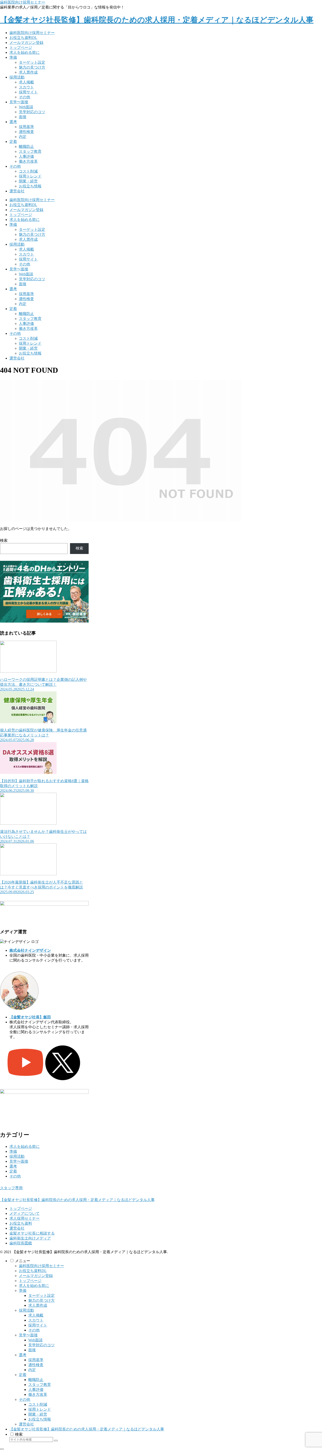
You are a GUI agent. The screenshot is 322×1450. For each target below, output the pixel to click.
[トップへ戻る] (2, 1449)
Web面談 (35, 1340)
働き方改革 (37, 1394)
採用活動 (17, 1156)
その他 (15, 1176)
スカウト (35, 1320)
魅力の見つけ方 (41, 1300)
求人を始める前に (24, 1146)
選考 (13, 1166)
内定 (32, 1370)
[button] (56, 1440)
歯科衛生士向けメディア (30, 1238)
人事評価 (35, 1390)
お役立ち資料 (20, 1223)
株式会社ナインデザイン (30, 950)
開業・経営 (37, 1414)
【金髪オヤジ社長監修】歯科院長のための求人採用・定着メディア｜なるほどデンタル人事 (86, 1429)
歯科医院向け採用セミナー (22, 2)
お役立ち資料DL (33, 1271)
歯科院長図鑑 (20, 1243)
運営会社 (17, 1228)
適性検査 (35, 1365)
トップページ (20, 1208)
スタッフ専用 (11, 1188)
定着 (13, 1171)
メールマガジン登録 (36, 1276)
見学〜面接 (18, 1161)
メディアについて (24, 1213)
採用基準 (35, 1360)
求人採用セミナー (24, 1218)
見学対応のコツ (41, 1345)
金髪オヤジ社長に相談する (32, 1233)
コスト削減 (37, 1404)
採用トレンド (39, 1409)
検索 (4, 540)
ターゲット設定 (41, 1295)
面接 (32, 1350)
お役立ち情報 (39, 1419)
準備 (13, 1151)
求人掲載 (35, 1315)
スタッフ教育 (39, 1385)
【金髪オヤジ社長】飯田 (30, 1017)
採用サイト (37, 1325)
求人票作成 (37, 1305)
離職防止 (35, 1380)
